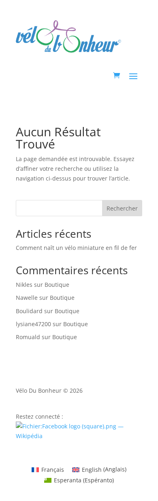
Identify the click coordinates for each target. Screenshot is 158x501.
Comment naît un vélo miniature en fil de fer (76, 248)
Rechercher (122, 208)
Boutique (57, 284)
